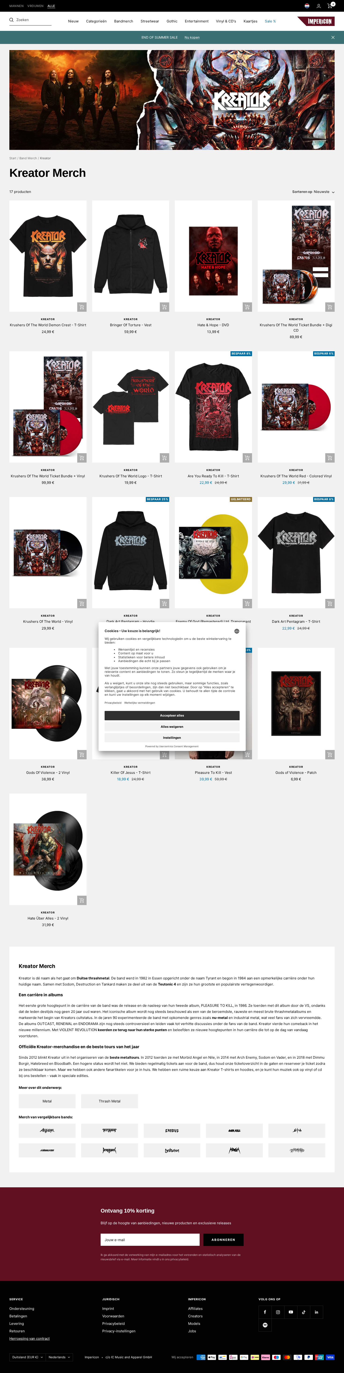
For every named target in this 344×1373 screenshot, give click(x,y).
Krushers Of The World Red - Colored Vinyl (296, 476)
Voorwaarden (113, 1316)
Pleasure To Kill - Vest (213, 772)
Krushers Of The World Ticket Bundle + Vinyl (48, 476)
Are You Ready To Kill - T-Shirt (213, 476)
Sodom (68, 984)
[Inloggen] (319, 6)
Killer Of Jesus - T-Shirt (130, 772)
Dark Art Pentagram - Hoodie (130, 621)
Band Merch (28, 158)
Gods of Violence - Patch (296, 772)
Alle (51, 6)
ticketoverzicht (246, 1063)
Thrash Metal (110, 1101)
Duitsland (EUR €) (25, 1357)
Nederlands (57, 1357)
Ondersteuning (21, 1308)
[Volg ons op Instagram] (277, 1312)
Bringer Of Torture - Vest (130, 325)
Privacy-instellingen (118, 1331)
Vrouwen (35, 6)
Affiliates (195, 1308)
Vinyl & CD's (226, 21)
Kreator (48, 319)
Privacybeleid (113, 1323)
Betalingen (18, 1316)
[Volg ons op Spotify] (265, 1325)
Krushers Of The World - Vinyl (48, 621)
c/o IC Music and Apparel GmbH (129, 1357)
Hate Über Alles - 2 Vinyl (48, 918)
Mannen (16, 6)
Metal (47, 1101)
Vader (281, 1057)
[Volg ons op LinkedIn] (316, 1312)
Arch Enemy (247, 1057)
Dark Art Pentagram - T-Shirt (296, 621)
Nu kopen (192, 37)
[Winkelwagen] (329, 6)
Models (194, 1323)
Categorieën (96, 21)
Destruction (85, 984)
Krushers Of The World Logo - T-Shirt (130, 476)
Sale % (270, 21)
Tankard (108, 984)
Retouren (17, 1331)
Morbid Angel (191, 1057)
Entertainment (197, 21)
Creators (195, 1316)
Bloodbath (62, 1063)
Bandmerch (123, 21)
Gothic (172, 21)
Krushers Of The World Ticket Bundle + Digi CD (296, 328)
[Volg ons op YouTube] (290, 1312)
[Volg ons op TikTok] (303, 1312)
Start (12, 158)
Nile (211, 1057)
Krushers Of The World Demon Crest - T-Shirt (48, 325)
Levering (16, 1323)
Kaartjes (250, 21)
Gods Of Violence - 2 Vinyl (48, 772)
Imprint (108, 1308)
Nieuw (73, 21)
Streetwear (150, 21)
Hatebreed (39, 1063)
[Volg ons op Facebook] (265, 1312)
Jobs (192, 1331)
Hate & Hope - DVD (213, 325)
